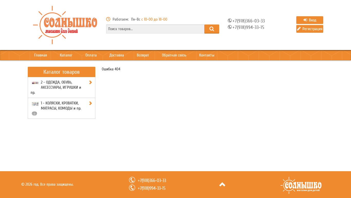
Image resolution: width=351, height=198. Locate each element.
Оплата (91, 55)
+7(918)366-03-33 (249, 21)
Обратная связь (174, 55)
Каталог (66, 55)
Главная (40, 55)
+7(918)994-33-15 (248, 27)
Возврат (143, 55)
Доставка (116, 55)
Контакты (206, 55)
